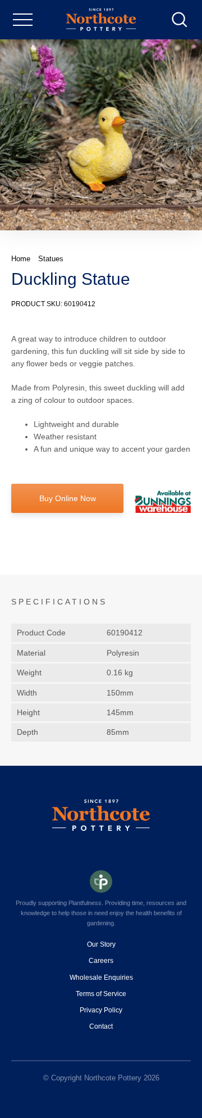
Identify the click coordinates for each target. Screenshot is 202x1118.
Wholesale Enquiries (101, 977)
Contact (101, 1026)
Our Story (101, 944)
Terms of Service (101, 994)
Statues (50, 258)
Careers (101, 961)
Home (20, 258)
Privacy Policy (101, 1010)
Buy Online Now (67, 498)
